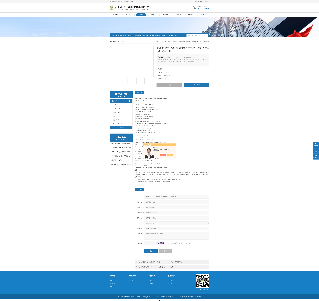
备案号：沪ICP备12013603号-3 (164, 297)
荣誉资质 (178, 15)
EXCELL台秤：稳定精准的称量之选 (122, 164)
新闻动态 (112, 283)
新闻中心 (153, 15)
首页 (157, 41)
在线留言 (201, 1)
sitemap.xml (177, 297)
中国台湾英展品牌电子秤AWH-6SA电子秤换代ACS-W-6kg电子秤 (157, 267)
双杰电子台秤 (116, 112)
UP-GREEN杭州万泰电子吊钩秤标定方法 (122, 152)
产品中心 (140, 15)
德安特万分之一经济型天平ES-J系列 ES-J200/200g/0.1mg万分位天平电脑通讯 (161, 262)
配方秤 (114, 104)
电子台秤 (167, 41)
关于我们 (128, 15)
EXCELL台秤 (116, 108)
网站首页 (116, 15)
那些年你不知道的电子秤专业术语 (121, 148)
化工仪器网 (197, 297)
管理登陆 (184, 297)
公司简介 (112, 280)
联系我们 (207, 1)
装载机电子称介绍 (117, 160)
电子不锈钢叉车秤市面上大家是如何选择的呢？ (122, 143)
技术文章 (165, 15)
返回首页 (195, 1)
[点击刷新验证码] (161, 243)
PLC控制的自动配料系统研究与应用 (122, 156)
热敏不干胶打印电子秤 (119, 123)
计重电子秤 (174, 41)
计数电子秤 (116, 120)
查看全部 (121, 128)
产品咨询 (169, 85)
